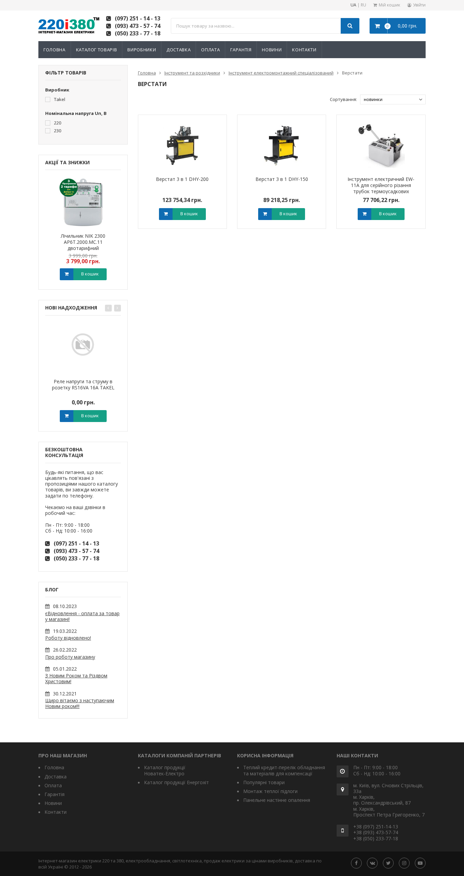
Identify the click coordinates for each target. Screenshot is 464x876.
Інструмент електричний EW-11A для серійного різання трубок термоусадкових (380, 185)
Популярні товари (264, 782)
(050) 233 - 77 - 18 (137, 33)
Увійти (419, 5)
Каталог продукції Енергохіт (176, 782)
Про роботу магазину (70, 657)
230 (57, 130)
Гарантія (240, 50)
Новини (272, 50)
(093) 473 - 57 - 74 (137, 26)
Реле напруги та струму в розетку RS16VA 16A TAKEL (83, 384)
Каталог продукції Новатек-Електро (164, 770)
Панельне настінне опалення (276, 800)
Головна (54, 50)
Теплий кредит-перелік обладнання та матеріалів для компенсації (284, 770)
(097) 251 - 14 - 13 (137, 18)
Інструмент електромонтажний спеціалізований (281, 73)
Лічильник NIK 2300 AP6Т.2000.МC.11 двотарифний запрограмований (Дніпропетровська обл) (83, 248)
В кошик (90, 274)
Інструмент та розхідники (192, 73)
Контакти (304, 50)
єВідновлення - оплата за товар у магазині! (82, 616)
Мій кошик (389, 5)
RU (363, 5)
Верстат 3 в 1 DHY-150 (281, 179)
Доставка (178, 50)
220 (57, 122)
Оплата (210, 50)
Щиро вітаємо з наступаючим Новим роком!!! (79, 703)
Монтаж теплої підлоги (270, 791)
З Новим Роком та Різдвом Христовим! (76, 678)
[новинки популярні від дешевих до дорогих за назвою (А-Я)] (393, 99)
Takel (59, 99)
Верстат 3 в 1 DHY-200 (182, 179)
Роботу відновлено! (68, 638)
